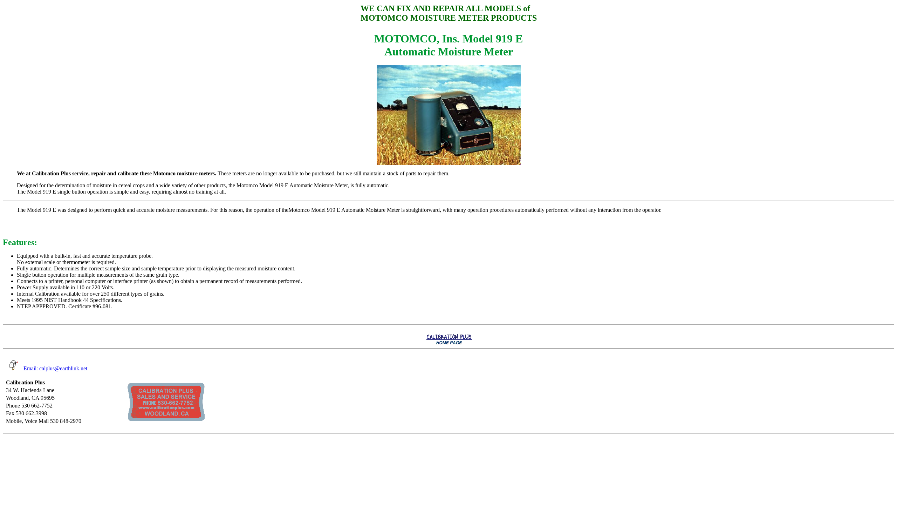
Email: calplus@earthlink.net (54, 368)
